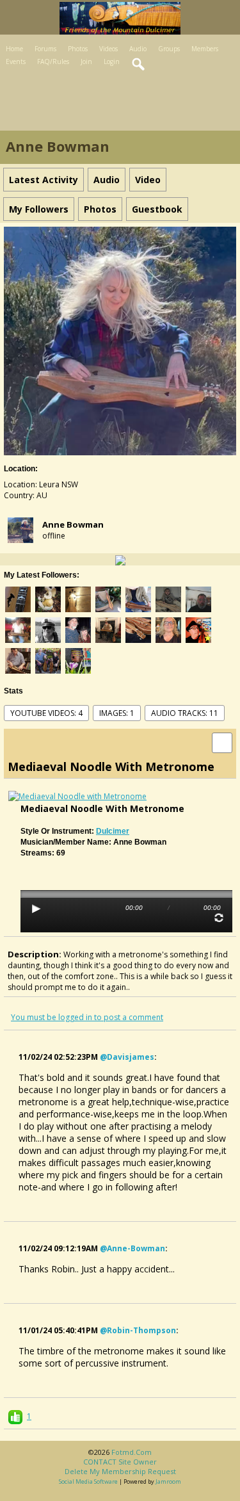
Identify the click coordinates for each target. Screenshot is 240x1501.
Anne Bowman (73, 524)
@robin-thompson (138, 1330)
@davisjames (127, 1056)
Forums (45, 48)
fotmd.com (131, 1452)
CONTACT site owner (120, 1461)
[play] (36, 909)
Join (86, 61)
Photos (78, 48)
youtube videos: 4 (46, 713)
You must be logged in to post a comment (87, 1017)
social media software (88, 1481)
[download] (222, 741)
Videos (108, 48)
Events (16, 61)
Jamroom (168, 1481)
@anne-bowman (132, 1248)
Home (14, 48)
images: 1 (116, 713)
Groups (169, 48)
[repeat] (219, 918)
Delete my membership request (120, 1471)
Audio (138, 48)
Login (112, 61)
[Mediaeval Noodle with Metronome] (77, 795)
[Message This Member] (120, 559)
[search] (138, 64)
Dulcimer (112, 831)
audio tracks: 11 (184, 713)
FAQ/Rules (53, 61)
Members (204, 48)
